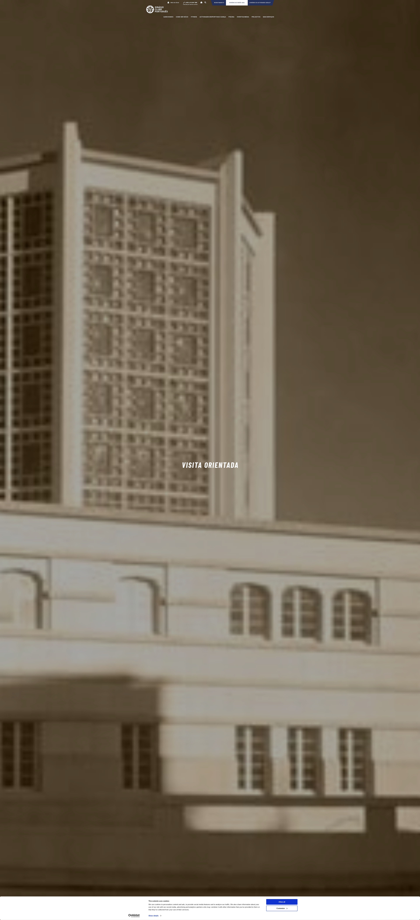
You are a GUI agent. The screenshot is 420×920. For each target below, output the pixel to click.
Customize (280, 908)
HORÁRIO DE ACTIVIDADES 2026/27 (260, 2)
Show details (153, 916)
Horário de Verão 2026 (237, 2)
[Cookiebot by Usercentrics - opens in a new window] (134, 915)
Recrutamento (219, 2)
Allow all (282, 902)
